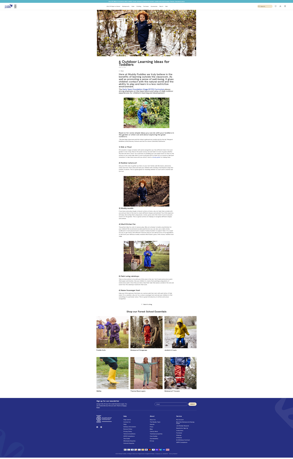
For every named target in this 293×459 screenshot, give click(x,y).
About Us (153, 419)
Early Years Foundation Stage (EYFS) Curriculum (143, 89)
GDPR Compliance (181, 442)
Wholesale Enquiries (129, 441)
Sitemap (178, 435)
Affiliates (179, 437)
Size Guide (126, 438)
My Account (180, 419)
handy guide (156, 157)
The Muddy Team (155, 422)
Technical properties (156, 433)
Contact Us (126, 422)
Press (151, 426)
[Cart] (285, 7)
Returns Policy (127, 429)
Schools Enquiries (128, 443)
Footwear (179, 433)
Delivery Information (129, 426)
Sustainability (154, 438)
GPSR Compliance (129, 436)
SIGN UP (192, 404)
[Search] (259, 6)
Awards (152, 424)
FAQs (125, 424)
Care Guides (153, 436)
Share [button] (122, 71)
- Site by (172, 453)
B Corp (152, 441)
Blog (151, 429)
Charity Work (154, 431)
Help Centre (127, 419)
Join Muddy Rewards (182, 425)
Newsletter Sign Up (182, 428)
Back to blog (148, 304)
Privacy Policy (127, 431)
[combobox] (268, 6)
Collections (179, 430)
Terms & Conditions (129, 433)
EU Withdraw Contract (183, 440)
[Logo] (9, 6)
